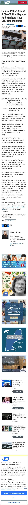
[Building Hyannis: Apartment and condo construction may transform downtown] (14, 364)
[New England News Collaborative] (14, 340)
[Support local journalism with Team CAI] (14, 261)
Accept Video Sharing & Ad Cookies (14, 493)
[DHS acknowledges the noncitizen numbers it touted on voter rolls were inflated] (7, 416)
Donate (23, 2)
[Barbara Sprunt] (5, 234)
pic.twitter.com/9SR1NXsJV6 (14, 105)
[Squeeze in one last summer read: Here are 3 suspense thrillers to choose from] (7, 428)
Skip (14, 497)
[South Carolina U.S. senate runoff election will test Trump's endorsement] (7, 383)
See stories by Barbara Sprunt (16, 244)
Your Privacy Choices (14, 502)
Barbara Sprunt (10, 24)
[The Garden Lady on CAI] (14, 284)
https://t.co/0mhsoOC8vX (14, 103)
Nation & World (10, 220)
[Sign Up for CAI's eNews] (14, 312)
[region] (14, 480)
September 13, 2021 (14, 110)
